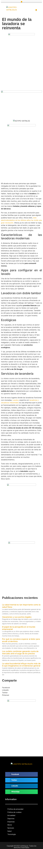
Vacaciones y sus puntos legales (17, 617)
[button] (21, 1)
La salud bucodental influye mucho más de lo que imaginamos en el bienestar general (21, 664)
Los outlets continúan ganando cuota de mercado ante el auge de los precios (20, 652)
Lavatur (15, 400)
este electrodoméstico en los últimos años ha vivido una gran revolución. (21, 220)
